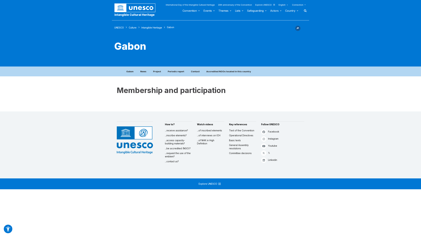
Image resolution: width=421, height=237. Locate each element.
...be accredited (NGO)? (178, 148)
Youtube (272, 145)
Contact (195, 71)
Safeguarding (255, 10)
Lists (237, 10)
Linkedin (272, 159)
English (282, 5)
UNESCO (119, 27)
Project (157, 71)
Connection (297, 5)
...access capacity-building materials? (175, 142)
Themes (223, 10)
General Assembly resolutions (239, 147)
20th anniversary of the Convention (235, 5)
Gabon (130, 71)
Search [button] (304, 11)
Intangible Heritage (151, 27)
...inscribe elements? (176, 135)
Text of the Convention (241, 130)
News (143, 71)
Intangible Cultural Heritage (134, 14)
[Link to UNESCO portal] (136, 7)
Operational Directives (241, 135)
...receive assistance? (176, 130)
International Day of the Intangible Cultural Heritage (190, 5)
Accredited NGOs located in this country (228, 71)
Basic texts (235, 140)
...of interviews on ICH (208, 135)
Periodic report (176, 71)
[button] (297, 30)
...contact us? (172, 161)
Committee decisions (240, 153)
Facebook (273, 131)
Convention (190, 10)
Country (290, 10)
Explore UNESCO (263, 5)
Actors (274, 10)
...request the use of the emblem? (178, 155)
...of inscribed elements (209, 130)
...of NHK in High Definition (205, 142)
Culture (132, 27)
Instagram (273, 138)
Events (207, 10)
